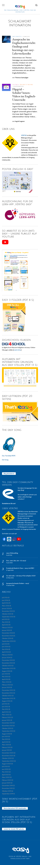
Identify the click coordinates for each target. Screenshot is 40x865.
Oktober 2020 (7, 758)
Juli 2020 (5, 766)
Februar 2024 (6, 655)
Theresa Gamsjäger (21, 77)
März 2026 (5, 606)
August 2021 (6, 734)
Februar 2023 (6, 685)
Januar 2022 (6, 720)
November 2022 (7, 693)
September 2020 (8, 761)
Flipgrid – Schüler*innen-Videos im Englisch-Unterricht (24, 94)
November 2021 (7, 726)
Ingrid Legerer (20, 121)
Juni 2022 (5, 707)
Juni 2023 (5, 674)
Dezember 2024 (7, 633)
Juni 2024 (5, 647)
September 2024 (8, 641)
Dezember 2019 (7, 785)
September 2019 (7, 794)
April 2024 (5, 652)
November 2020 (7, 756)
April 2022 (5, 712)
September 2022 (8, 698)
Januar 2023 (6, 687)
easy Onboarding (12, 553)
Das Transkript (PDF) (8, 456)
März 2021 (5, 745)
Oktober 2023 (6, 666)
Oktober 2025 (7, 614)
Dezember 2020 (7, 753)
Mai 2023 (5, 677)
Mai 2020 (5, 772)
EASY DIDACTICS (17, 36)
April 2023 (5, 679)
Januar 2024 (6, 657)
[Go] (36, 5)
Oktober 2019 (6, 791)
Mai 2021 (5, 739)
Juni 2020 (5, 769)
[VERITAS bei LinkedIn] (9, 541)
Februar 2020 (6, 780)
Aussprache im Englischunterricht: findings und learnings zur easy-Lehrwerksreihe (24, 46)
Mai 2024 (5, 649)
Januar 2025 (6, 630)
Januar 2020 (6, 783)
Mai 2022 (5, 709)
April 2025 (5, 625)
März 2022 (5, 715)
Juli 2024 (5, 644)
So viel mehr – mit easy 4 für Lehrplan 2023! (20, 576)
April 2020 (5, 775)
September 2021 (7, 731)
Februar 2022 (6, 717)
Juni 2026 (5, 600)
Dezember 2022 (7, 690)
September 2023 (7, 668)
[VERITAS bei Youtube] (19, 541)
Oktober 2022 (7, 696)
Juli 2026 (5, 597)
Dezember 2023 (7, 660)
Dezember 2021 (7, 723)
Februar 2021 (6, 747)
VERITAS (24, 135)
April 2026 (5, 603)
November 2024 (7, 636)
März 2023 (5, 682)
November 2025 (7, 611)
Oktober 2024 (7, 638)
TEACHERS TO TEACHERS (26, 84)
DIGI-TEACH (15, 84)
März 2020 (6, 777)
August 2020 (6, 764)
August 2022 (6, 701)
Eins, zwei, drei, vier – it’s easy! (16, 561)
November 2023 (7, 663)
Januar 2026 (6, 608)
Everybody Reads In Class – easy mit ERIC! (20, 568)
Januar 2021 (6, 750)
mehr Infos (17, 350)
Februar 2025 (6, 627)
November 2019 (7, 788)
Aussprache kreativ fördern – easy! (17, 583)
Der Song (5, 460)
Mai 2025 (5, 622)
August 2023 (6, 671)
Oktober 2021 (6, 728)
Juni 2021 (5, 736)
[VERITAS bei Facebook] (4, 541)
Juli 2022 (5, 704)
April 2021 (5, 742)
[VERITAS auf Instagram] (14, 541)
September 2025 (8, 617)
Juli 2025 (5, 619)
